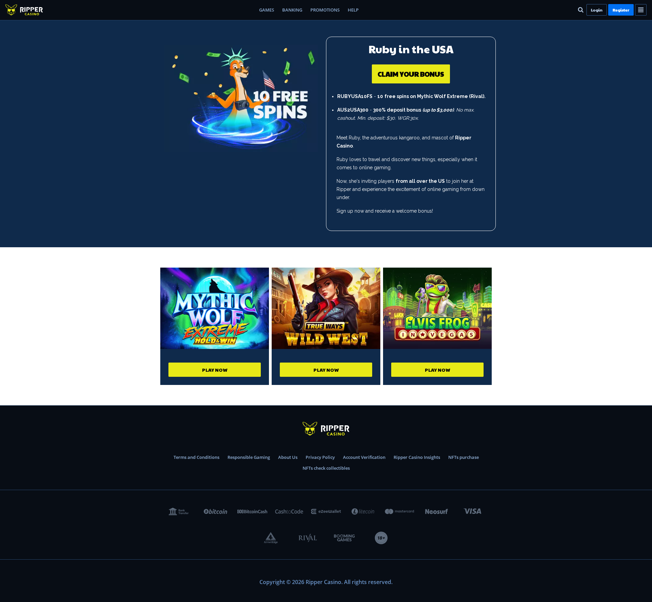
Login (596, 10)
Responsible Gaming (249, 457)
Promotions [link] (325, 10)
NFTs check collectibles (326, 468)
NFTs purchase (463, 457)
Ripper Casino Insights (417, 457)
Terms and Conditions (196, 457)
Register (621, 10)
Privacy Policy (320, 457)
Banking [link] (292, 10)
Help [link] (353, 10)
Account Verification (364, 457)
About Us (287, 457)
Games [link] (266, 10)
